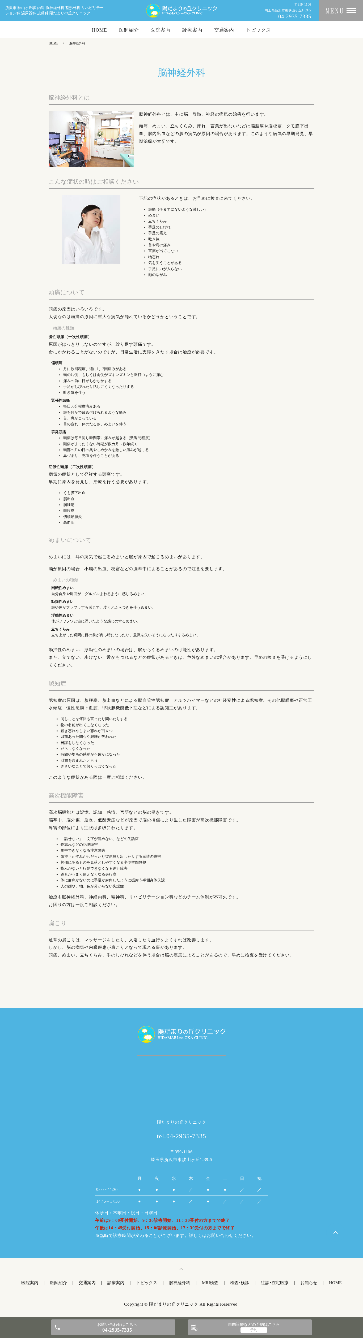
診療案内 (192, 30)
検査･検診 (239, 1282)
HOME (99, 30)
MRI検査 (210, 1282)
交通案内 (224, 30)
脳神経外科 (179, 1282)
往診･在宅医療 (275, 1282)
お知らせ (308, 1282)
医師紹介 (129, 30)
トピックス (258, 30)
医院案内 (160, 30)
